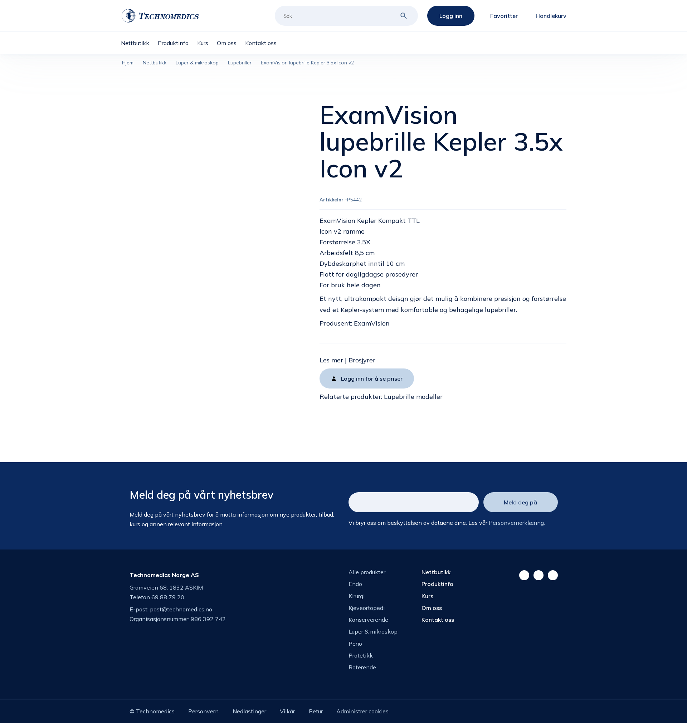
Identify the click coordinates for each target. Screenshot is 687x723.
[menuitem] (139, 43)
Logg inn (450, 15)
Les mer (331, 360)
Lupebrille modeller (413, 396)
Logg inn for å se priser (372, 378)
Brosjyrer (362, 360)
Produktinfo (437, 583)
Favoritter (504, 15)
